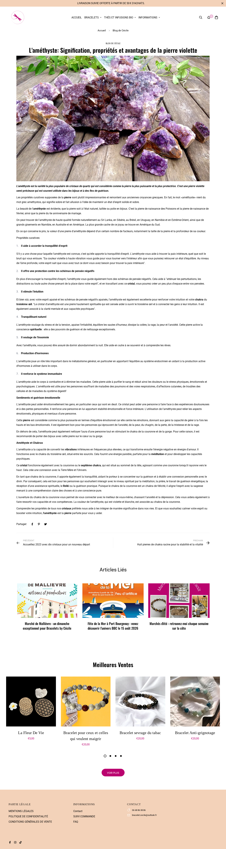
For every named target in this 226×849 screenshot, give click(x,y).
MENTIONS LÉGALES (21, 811)
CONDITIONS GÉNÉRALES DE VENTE (30, 821)
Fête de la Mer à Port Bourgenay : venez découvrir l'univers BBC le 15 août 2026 (113, 626)
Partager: (21, 524)
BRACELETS (91, 17)
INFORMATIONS (147, 17)
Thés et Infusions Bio (118, 17)
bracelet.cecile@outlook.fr (144, 815)
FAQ (75, 821)
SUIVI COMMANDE (84, 816)
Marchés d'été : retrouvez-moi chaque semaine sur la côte (179, 626)
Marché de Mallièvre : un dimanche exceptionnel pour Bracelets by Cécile (47, 626)
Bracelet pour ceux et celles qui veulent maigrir (85, 736)
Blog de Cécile (121, 30)
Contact (77, 811)
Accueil (102, 30)
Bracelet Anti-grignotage (195, 733)
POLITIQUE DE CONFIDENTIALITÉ (28, 816)
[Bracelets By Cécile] (17, 17)
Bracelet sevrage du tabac (140, 733)
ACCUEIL (76, 17)
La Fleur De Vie (31, 733)
